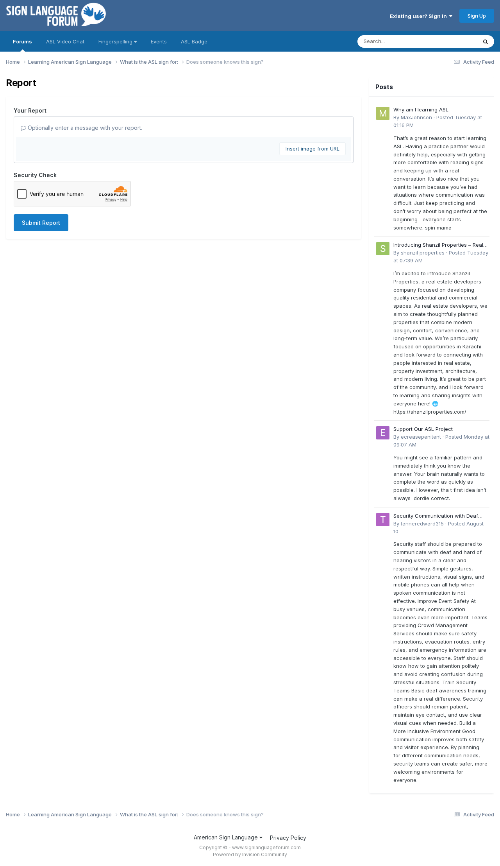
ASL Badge (194, 41)
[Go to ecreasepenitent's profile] (382, 432)
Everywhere (452, 41)
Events (159, 41)
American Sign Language (226, 837)
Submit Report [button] (41, 222)
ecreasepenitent (421, 437)
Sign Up (477, 16)
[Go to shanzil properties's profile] (382, 248)
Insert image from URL (312, 148)
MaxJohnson (416, 117)
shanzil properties (423, 252)
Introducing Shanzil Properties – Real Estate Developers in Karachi (438, 245)
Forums (22, 41)
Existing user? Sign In (419, 16)
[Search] (485, 41)
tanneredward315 (422, 523)
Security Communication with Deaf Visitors (435, 516)
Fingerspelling (116, 41)
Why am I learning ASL (420, 109)
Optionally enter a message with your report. (84, 127)
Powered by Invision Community (250, 854)
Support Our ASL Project (423, 429)
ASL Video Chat (65, 41)
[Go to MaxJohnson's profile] (382, 113)
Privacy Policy (288, 837)
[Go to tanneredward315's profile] (382, 519)
